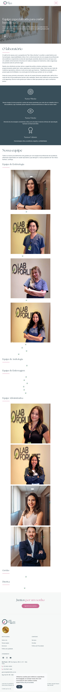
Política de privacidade (27, 682)
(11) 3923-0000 (7, 666)
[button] (56, 3)
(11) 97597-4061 (7, 669)
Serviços (34, 640)
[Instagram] (6, 657)
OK (19, 686)
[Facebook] (3, 657)
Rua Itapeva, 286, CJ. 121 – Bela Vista (14, 662)
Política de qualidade (7, 648)
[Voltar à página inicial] (8, 3)
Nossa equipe (5, 643)
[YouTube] (10, 657)
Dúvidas (34, 643)
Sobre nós (4, 640)
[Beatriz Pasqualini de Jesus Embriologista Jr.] (30, 256)
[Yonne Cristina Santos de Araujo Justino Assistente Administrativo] (30, 354)
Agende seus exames (30, 606)
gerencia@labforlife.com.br (9, 672)
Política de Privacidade (38, 646)
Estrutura (4, 646)
